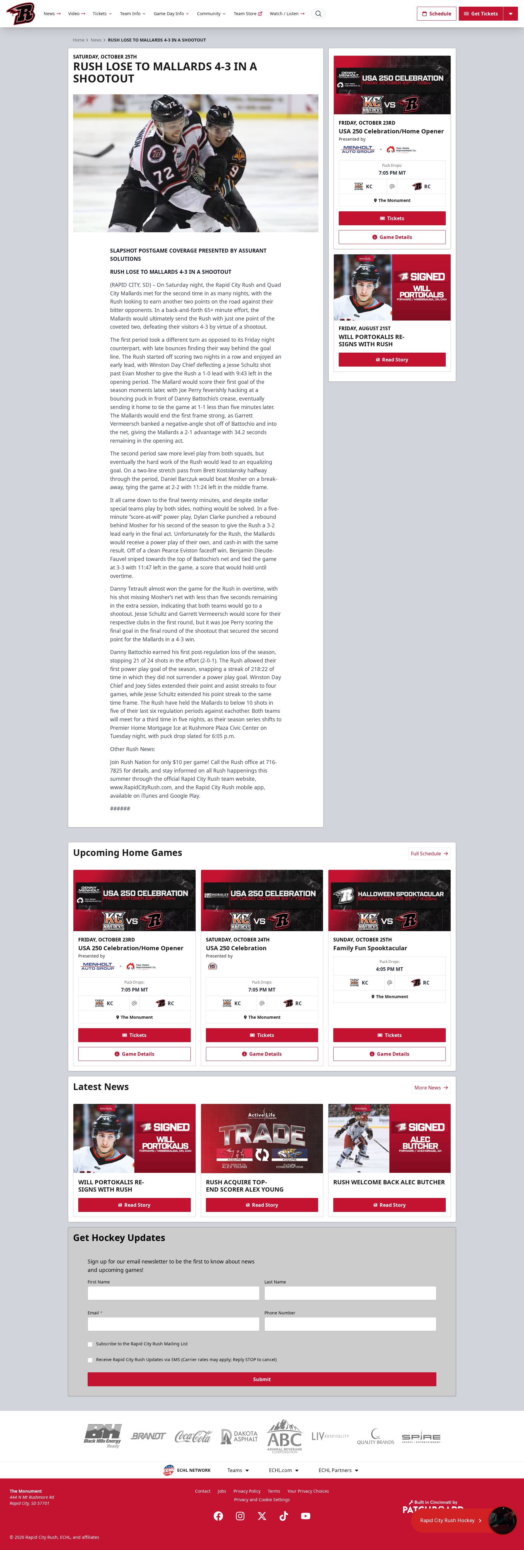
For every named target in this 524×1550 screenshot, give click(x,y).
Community (208, 13)
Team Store (245, 13)
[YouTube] (305, 1516)
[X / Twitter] (262, 1516)
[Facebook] (218, 1516)
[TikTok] (283, 1516)
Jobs (222, 1491)
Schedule (440, 13)
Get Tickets (484, 13)
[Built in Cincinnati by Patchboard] (433, 1506)
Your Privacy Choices (308, 1491)
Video (73, 13)
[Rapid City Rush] (20, 13)
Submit (262, 1379)
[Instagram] (240, 1516)
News (49, 13)
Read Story (395, 359)
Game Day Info (169, 13)
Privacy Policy (246, 1491)
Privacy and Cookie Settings (262, 1499)
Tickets (100, 13)
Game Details (396, 237)
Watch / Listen (284, 13)
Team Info (130, 13)
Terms (274, 1491)
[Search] (318, 13)
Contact (202, 1491)
